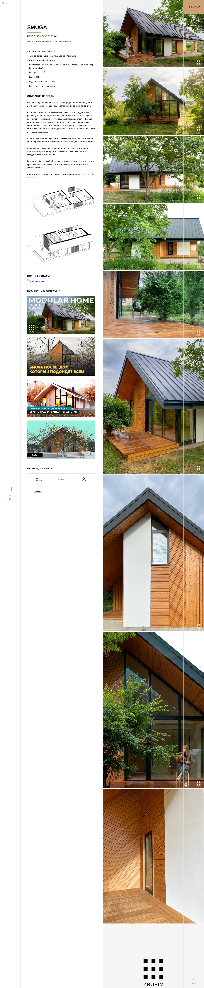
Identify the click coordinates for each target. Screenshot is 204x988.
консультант (194, 7)
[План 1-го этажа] (35, 281)
